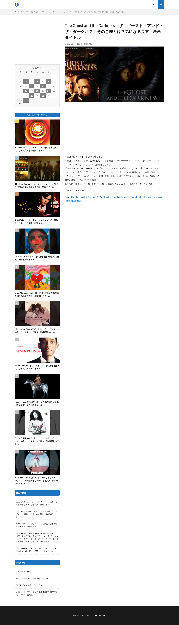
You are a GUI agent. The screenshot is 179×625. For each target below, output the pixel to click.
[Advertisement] (114, 128)
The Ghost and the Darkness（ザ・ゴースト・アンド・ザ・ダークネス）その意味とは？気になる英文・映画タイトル (83, 12)
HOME (19, 12)
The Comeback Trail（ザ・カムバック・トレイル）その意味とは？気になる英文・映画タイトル (37, 549)
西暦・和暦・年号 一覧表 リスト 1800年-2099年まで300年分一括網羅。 (37, 593)
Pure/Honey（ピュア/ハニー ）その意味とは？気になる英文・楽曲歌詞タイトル (37, 403)
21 (48, 91)
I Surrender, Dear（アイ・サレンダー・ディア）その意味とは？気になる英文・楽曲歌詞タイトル (37, 330)
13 (43, 86)
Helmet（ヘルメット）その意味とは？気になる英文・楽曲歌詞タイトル (37, 258)
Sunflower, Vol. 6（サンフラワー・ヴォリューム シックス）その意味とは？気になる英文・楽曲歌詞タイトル (36, 480)
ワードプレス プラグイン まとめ (29, 585)
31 (26, 100)
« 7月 (20, 103)
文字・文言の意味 (32, 12)
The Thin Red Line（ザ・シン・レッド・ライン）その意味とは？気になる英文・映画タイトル (37, 185)
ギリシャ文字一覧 (23, 571)
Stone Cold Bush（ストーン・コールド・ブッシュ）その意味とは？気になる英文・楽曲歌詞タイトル (36, 441)
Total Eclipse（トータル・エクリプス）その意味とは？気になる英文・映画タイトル (36, 221)
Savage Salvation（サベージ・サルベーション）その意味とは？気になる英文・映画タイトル (36, 503)
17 (26, 91)
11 (32, 86)
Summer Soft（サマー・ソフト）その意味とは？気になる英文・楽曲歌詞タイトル (36, 149)
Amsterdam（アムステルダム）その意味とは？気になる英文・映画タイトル (36, 525)
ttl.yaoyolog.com (97, 615)
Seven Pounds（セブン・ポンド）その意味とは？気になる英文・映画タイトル (37, 367)
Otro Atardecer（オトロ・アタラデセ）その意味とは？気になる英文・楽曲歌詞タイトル (37, 294)
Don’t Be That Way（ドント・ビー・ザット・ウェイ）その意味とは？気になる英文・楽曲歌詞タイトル (37, 514)
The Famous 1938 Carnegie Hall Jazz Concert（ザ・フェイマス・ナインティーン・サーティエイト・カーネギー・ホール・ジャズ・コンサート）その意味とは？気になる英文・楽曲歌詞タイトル (37, 537)
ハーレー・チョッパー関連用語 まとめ (32, 578)
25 (32, 95)
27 (43, 95)
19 (37, 91)
